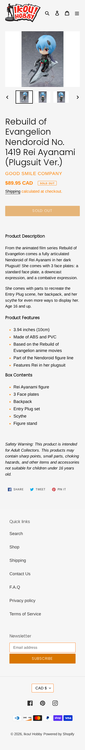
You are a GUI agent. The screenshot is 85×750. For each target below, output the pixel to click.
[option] (24, 97)
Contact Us (19, 573)
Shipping (12, 191)
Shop (14, 547)
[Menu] (77, 12)
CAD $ (41, 688)
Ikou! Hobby (33, 734)
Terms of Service (25, 614)
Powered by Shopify (58, 734)
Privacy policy (22, 600)
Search (16, 533)
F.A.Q (14, 587)
